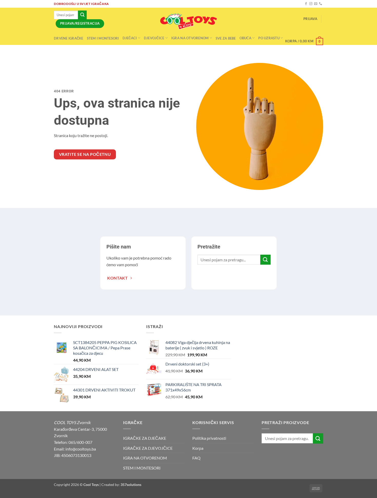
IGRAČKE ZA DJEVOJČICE (148, 448)
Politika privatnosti (209, 438)
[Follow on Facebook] (305, 4)
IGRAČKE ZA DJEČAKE (144, 438)
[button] (310, 19)
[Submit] (82, 15)
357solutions (131, 484)
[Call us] (320, 4)
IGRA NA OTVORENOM (190, 38)
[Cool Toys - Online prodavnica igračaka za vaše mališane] (188, 21)
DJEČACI (130, 38)
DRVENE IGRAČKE (68, 38)
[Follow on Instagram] (310, 4)
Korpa (197, 448)
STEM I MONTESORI (103, 38)
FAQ (196, 457)
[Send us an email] (315, 4)
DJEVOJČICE (154, 38)
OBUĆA (245, 38)
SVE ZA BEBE (226, 38)
